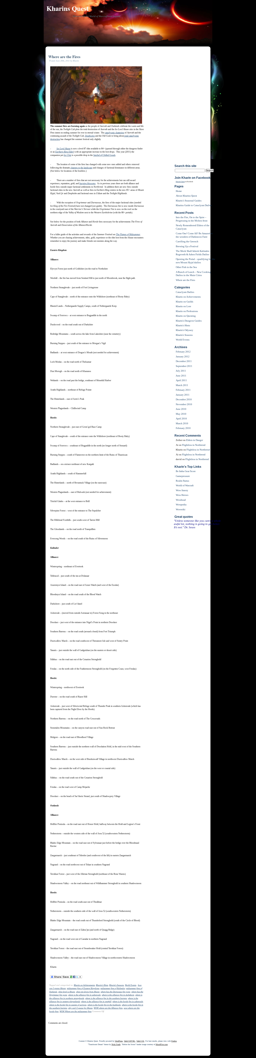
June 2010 (181, 409)
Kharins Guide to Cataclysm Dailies (194, 205)
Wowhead (181, 499)
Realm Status (182, 480)
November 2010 (184, 404)
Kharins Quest (67, 8)
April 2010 (181, 418)
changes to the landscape (81, 167)
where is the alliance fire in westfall (96, 1001)
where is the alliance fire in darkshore (118, 995)
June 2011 (181, 375)
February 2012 (183, 351)
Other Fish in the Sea (186, 267)
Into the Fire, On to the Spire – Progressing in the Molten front (191, 219)
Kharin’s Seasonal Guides (188, 200)
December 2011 (184, 361)
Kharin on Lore (183, 306)
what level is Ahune (66, 992)
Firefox (174, 1041)
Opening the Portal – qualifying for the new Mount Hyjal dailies (195, 261)
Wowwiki (180, 509)
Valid (129, 1041)
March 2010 (182, 423)
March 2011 (182, 385)
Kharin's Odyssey (184, 330)
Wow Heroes (182, 495)
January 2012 (182, 356)
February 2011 (183, 389)
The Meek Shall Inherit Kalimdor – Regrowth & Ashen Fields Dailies (193, 253)
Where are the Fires (64, 56)
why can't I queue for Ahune (80, 1008)
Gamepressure (183, 476)
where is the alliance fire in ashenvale (84, 995)
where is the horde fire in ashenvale (127, 1001)
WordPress (119, 1041)
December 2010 (184, 399)
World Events (130, 985)
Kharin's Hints (102, 985)
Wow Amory (182, 490)
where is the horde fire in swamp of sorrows (67, 1005)
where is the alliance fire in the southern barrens (106, 998)
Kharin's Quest (180, 182)
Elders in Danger (194, 440)
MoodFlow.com (162, 1044)
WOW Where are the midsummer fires (75, 1011)
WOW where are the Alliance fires (108, 1008)
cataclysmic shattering (114, 132)
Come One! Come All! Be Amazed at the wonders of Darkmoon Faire (194, 235)
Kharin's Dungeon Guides (189, 320)
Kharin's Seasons (116, 985)
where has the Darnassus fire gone (115, 992)
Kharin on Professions (187, 311)
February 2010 (183, 428)
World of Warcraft (185, 485)
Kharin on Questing (186, 315)
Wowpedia (181, 504)
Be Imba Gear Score (186, 471)
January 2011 (182, 394)
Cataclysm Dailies (185, 292)
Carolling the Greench (187, 241)
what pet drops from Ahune (88, 992)
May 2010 (181, 413)
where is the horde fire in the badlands (104, 1005)
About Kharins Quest (186, 195)
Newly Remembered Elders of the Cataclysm (193, 227)
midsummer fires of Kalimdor (112, 988)
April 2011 (181, 380)
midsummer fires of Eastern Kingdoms (83, 988)
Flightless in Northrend (193, 445)
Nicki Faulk (116, 1044)
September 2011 (184, 366)
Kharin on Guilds (184, 301)
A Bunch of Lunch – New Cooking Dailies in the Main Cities (193, 274)
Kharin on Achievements (84, 985)
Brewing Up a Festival (187, 246)
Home (179, 191)
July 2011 (181, 370)
